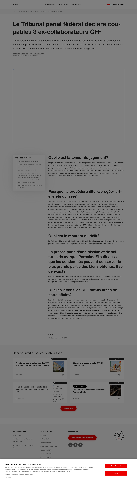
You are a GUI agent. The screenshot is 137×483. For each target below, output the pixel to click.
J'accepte (116, 473)
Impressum (8, 477)
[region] (68, 471)
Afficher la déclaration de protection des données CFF (19, 474)
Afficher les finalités (116, 466)
